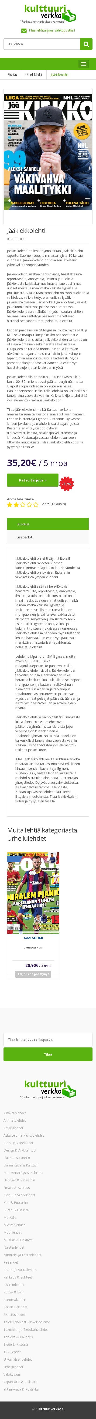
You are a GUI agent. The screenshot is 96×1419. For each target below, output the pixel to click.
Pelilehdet (10, 1262)
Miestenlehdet (14, 1225)
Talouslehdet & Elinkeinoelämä (26, 1322)
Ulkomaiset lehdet (17, 1359)
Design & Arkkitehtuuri (20, 1150)
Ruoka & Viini (13, 1292)
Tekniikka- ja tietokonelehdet (25, 1329)
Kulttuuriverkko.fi (50, 1409)
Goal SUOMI (33, 938)
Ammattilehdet (14, 1120)
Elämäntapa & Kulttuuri (20, 1165)
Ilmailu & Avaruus (16, 1187)
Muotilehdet (12, 1232)
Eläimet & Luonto (16, 1158)
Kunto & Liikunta (16, 1210)
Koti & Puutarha (15, 1202)
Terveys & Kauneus (18, 1337)
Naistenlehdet (13, 1247)
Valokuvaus (12, 1374)
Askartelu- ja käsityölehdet (23, 1135)
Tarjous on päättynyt (33, 974)
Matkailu (9, 1217)
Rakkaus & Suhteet (17, 1277)
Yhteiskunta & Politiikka (21, 1389)
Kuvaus (23, 524)
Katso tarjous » (32, 480)
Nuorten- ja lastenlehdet (22, 1255)
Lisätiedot (24, 537)
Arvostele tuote (20, 499)
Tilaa (48, 1054)
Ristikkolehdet (13, 1284)
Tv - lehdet (12, 1352)
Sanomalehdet (14, 1299)
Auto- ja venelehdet (18, 1143)
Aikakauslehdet (14, 1113)
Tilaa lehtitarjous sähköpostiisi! (51, 30)
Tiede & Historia (15, 1344)
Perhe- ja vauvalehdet (20, 1270)
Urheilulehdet (13, 1367)
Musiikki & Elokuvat (18, 1240)
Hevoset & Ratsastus (19, 1180)
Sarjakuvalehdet (15, 1307)
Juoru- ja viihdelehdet (19, 1195)
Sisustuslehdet (14, 1314)
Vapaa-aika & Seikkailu (20, 1382)
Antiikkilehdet (13, 1128)
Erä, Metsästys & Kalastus (23, 1172)
